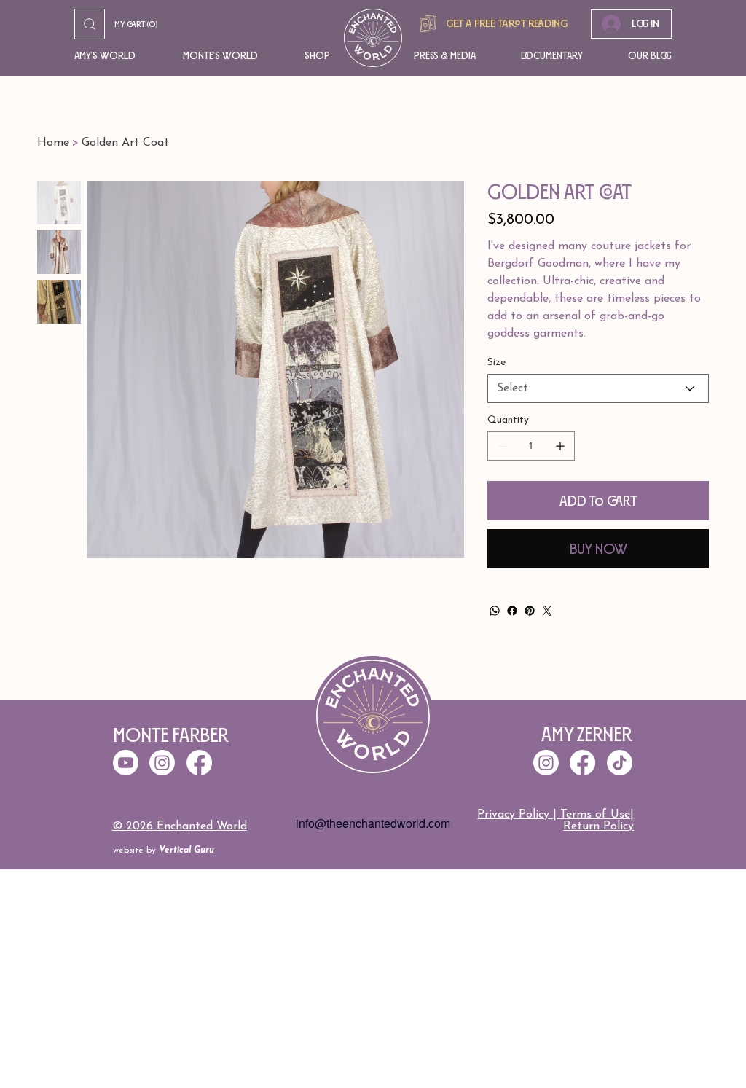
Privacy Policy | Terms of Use (553, 815)
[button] (106, 55)
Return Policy (598, 826)
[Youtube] (125, 762)
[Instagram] (546, 762)
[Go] (89, 24)
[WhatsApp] (494, 610)
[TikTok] (619, 762)
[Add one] (560, 446)
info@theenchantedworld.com (373, 823)
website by (163, 850)
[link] (141, 24)
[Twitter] (547, 610)
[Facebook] (512, 610)
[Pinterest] (529, 610)
